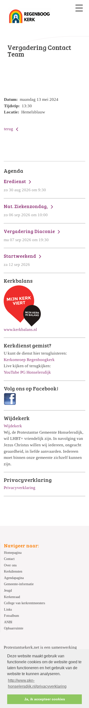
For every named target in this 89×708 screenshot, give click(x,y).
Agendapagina (14, 578)
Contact (9, 559)
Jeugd (8, 590)
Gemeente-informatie (19, 584)
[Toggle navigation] (79, 8)
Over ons (10, 565)
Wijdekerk (13, 426)
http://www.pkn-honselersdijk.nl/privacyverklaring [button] (37, 683)
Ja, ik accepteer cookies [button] (44, 699)
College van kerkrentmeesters (24, 603)
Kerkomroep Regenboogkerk (29, 359)
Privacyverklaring (19, 487)
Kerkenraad (12, 597)
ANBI (8, 622)
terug (9, 129)
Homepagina (13, 553)
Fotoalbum (11, 616)
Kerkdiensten (13, 571)
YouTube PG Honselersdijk (27, 372)
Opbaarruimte (13, 628)
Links (8, 609)
